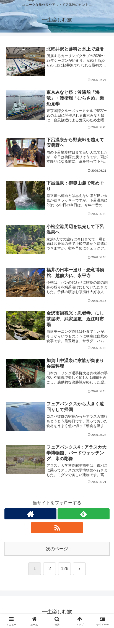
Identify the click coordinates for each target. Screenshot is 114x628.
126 (64, 568)
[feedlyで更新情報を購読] (84, 513)
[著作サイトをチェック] (30, 513)
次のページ (57, 548)
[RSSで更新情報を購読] (57, 527)
